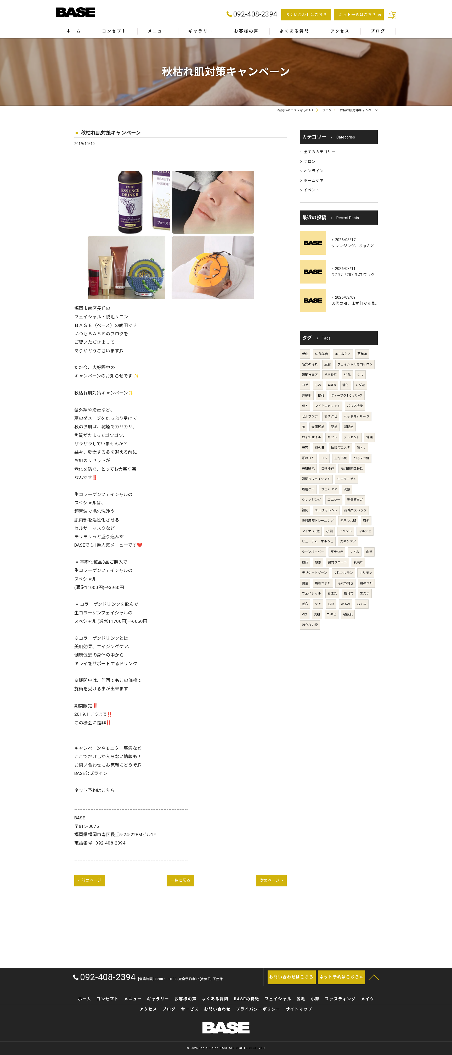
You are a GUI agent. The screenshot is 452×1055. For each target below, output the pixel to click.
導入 (305, 406)
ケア (318, 604)
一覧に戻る (180, 880)
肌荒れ (358, 562)
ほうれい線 (310, 625)
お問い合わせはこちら (306, 15)
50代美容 (321, 354)
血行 (305, 562)
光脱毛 (307, 395)
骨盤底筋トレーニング (318, 521)
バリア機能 (355, 406)
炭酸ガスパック (355, 510)
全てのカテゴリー (320, 152)
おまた (332, 593)
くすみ (355, 552)
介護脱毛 (318, 427)
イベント (312, 190)
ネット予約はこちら (357, 15)
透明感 (349, 427)
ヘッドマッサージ (356, 416)
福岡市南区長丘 (352, 468)
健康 (369, 437)
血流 (369, 552)
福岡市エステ (340, 447)
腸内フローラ (337, 562)
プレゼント (352, 437)
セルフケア (310, 416)
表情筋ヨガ (355, 500)
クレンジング (311, 500)
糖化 (345, 385)
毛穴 (305, 604)
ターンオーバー (313, 552)
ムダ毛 (360, 385)
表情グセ (330, 416)
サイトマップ (299, 1009)
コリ (324, 458)
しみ (318, 385)
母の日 (320, 447)
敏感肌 (348, 614)
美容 (305, 447)
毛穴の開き (345, 583)
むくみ (362, 604)
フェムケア (329, 489)
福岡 (305, 510)
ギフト (332, 437)
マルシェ (365, 531)
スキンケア (348, 541)
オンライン (314, 171)
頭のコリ (308, 458)
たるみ (346, 604)
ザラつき (337, 552)
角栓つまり (323, 583)
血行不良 (340, 458)
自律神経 (327, 468)
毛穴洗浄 (330, 375)
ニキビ (331, 614)
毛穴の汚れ (310, 364)
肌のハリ (366, 583)
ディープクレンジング (347, 395)
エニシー (333, 500)
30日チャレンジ (326, 510)
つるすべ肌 (361, 458)
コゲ (305, 385)
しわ (331, 604)
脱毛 (334, 427)
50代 (347, 375)
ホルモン (365, 573)
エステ (365, 593)
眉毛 (366, 521)
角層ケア (308, 489)
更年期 (362, 354)
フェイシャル (311, 593)
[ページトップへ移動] (374, 977)
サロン (310, 161)
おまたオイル (311, 437)
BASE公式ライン (91, 773)
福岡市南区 (310, 375)
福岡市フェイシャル (316, 479)
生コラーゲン (346, 479)
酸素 (318, 562)
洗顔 (347, 489)
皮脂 (327, 364)
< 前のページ (89, 880)
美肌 (317, 614)
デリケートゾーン (314, 573)
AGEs (332, 385)
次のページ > (271, 880)
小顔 (329, 531)
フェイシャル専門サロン (354, 364)
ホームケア (314, 181)
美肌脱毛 (308, 468)
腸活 (305, 583)
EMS (321, 395)
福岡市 (348, 593)
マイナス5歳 (311, 531)
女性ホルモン (343, 573)
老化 (305, 354)
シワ (360, 375)
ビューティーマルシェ (318, 541)
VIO (304, 614)
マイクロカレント (328, 406)
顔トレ (361, 447)
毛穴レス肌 (348, 521)
